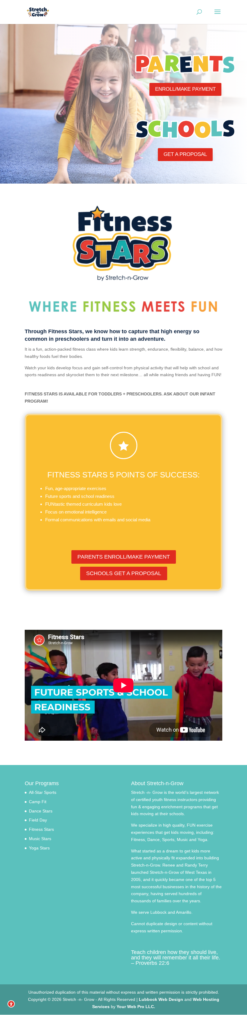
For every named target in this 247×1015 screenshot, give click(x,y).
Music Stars (40, 838)
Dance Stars (40, 811)
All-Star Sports (42, 792)
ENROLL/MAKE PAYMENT (185, 89)
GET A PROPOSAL (185, 154)
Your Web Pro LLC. (136, 1006)
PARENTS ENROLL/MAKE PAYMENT (123, 557)
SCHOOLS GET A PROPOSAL (123, 573)
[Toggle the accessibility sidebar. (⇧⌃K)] (11, 1003)
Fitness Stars (41, 829)
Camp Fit (37, 801)
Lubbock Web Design (161, 999)
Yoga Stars (39, 848)
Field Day (38, 820)
